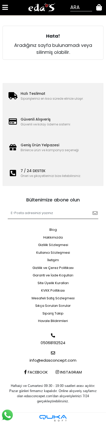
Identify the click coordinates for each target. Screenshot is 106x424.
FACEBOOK (37, 372)
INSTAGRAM (70, 372)
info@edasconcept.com (53, 360)
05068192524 (53, 342)
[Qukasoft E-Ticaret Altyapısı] (53, 418)
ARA (75, 7)
